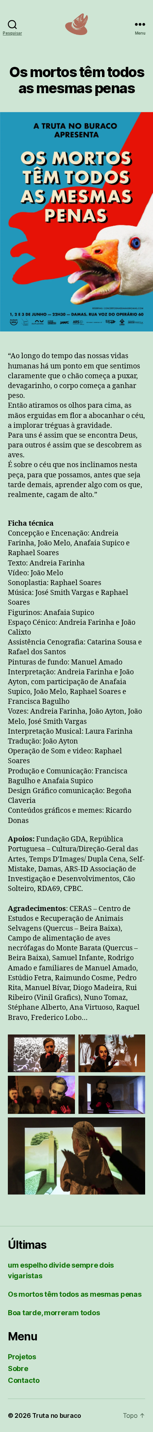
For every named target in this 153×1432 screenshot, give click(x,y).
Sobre (18, 1368)
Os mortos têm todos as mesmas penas (75, 1294)
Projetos (22, 1357)
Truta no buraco (56, 1415)
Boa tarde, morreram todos (54, 1313)
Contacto (24, 1380)
